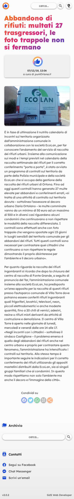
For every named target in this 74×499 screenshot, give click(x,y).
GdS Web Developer (59, 495)
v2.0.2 (5, 495)
